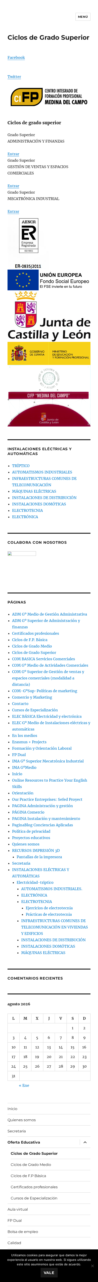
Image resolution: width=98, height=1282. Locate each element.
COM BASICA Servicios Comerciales (43, 659)
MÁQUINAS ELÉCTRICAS (34, 491)
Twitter (14, 76)
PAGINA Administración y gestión (42, 806)
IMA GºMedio (24, 767)
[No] (92, 1266)
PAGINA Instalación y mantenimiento (46, 818)
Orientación (23, 793)
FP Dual (19, 754)
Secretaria (21, 863)
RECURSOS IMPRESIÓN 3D (36, 850)
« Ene (24, 1085)
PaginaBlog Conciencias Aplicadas (42, 825)
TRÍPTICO (21, 465)
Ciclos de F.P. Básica (29, 639)
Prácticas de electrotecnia (49, 914)
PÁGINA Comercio (28, 812)
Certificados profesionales (35, 633)
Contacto (20, 703)
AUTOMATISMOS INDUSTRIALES (42, 472)
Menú (83, 16)
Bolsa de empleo (23, 1232)
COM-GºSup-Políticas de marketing (44, 691)
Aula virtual (18, 1209)
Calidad (14, 1243)
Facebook (16, 57)
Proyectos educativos (31, 837)
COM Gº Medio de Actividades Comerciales (50, 665)
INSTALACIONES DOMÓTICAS (39, 504)
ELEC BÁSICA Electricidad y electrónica (47, 716)
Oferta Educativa (24, 1142)
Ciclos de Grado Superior (34, 652)
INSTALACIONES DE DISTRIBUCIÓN (44, 497)
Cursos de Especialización (35, 710)
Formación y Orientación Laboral (42, 748)
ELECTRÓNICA (25, 517)
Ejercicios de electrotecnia (49, 908)
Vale (49, 1273)
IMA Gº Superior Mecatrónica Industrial (48, 761)
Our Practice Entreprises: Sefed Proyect (47, 799)
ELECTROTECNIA (27, 510)
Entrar (13, 154)
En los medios (24, 735)
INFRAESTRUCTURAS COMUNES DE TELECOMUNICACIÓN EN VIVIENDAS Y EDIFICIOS (54, 927)
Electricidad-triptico (35, 882)
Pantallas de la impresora (39, 857)
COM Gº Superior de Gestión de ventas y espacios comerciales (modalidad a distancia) (48, 678)
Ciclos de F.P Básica (28, 1176)
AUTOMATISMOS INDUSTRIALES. (51, 889)
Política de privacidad (31, 831)
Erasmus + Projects (29, 742)
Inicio (17, 774)
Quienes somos (25, 844)
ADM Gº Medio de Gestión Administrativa (49, 614)
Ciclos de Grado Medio (32, 646)
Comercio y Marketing (32, 697)
